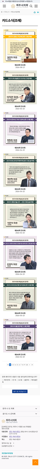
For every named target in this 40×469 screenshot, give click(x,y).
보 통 (20, 380)
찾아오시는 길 (6, 443)
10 (27, 365)
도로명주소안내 (7, 446)
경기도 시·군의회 (9, 414)
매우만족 (7, 380)
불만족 (26, 380)
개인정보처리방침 (7, 453)
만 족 (14, 380)
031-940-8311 (14, 432)
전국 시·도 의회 (8, 408)
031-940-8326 (14, 437)
